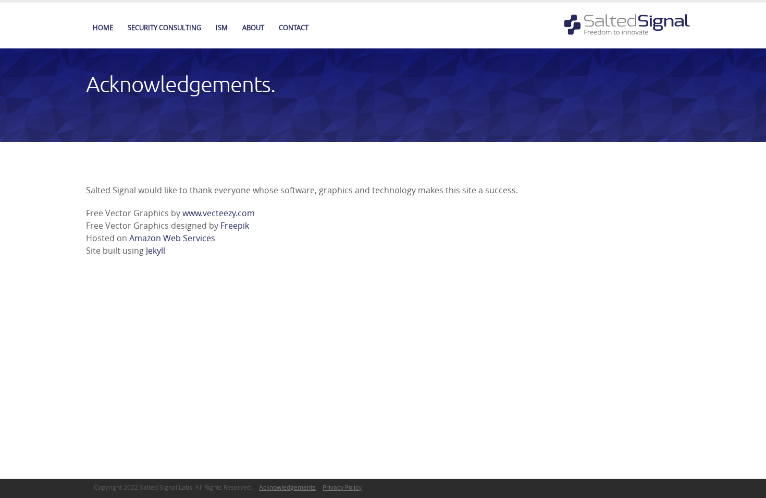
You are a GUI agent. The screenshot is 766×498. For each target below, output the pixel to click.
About (253, 27)
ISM (222, 27)
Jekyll (155, 250)
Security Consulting (164, 27)
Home (103, 27)
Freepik (234, 225)
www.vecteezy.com (218, 213)
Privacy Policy (342, 487)
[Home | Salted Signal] (630, 24)
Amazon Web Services (172, 238)
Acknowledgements (287, 487)
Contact (293, 27)
